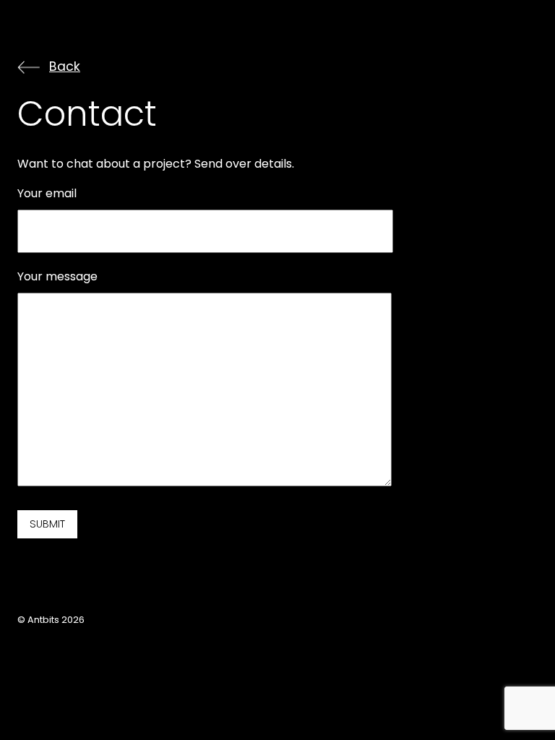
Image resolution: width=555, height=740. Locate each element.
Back (64, 67)
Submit (47, 524)
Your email (47, 193)
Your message (57, 276)
